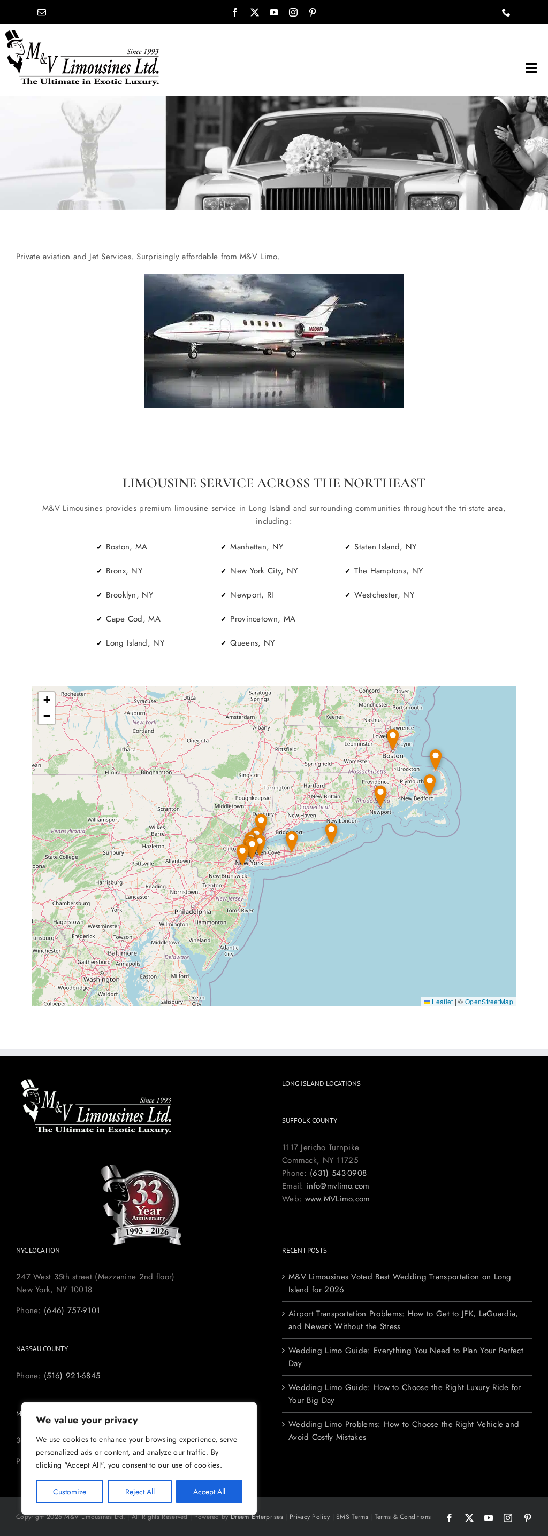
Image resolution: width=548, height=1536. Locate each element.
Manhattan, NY (256, 547)
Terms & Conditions (403, 1517)
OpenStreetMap (489, 1001)
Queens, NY (252, 643)
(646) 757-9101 (72, 1310)
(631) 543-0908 (338, 1173)
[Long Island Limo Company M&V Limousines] (82, 33)
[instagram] (293, 12)
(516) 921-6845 (72, 1376)
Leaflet (441, 1001)
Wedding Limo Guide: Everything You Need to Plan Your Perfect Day (405, 1357)
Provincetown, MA (262, 619)
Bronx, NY (124, 571)
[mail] (41, 12)
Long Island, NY (135, 643)
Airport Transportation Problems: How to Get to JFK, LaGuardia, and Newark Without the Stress (403, 1320)
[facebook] (235, 12)
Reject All (140, 1491)
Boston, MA (126, 547)
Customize (69, 1491)
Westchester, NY (384, 595)
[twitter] (254, 12)
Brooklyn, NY (129, 595)
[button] (331, 834)
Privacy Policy (310, 1517)
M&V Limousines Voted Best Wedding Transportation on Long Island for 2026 (400, 1283)
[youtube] (274, 12)
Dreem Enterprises (257, 1517)
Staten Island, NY (385, 547)
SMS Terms (352, 1517)
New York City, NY (264, 571)
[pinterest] (312, 12)
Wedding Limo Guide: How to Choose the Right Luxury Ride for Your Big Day (404, 1394)
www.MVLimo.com (337, 1199)
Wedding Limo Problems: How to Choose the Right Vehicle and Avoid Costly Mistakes (403, 1430)
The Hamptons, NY (388, 571)
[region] (139, 1458)
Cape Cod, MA (133, 619)
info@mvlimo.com (338, 1186)
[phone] (506, 12)
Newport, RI (251, 595)
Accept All (209, 1491)
